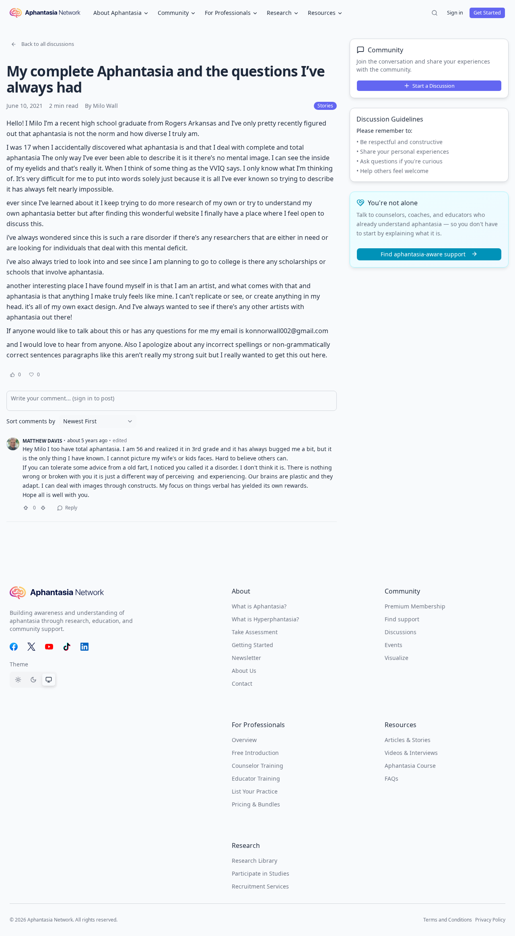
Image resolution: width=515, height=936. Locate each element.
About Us (244, 670)
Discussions (400, 632)
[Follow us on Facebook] (14, 647)
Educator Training (256, 778)
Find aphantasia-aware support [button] (423, 254)
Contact (242, 683)
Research (279, 12)
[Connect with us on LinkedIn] (84, 647)
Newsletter (246, 658)
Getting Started (252, 645)
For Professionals (228, 12)
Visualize (396, 658)
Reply (71, 507)
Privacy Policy (490, 919)
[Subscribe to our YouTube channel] (49, 647)
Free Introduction (255, 753)
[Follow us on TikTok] (67, 647)
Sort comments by (30, 421)
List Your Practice (255, 791)
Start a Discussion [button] (433, 85)
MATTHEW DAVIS (42, 440)
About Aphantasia (117, 12)
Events (393, 645)
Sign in (455, 12)
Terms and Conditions (447, 919)
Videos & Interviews (411, 753)
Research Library (254, 860)
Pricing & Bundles (256, 804)
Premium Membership (415, 606)
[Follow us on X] (31, 647)
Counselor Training (257, 765)
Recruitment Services (260, 886)
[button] (42, 44)
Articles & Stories (408, 740)
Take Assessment (255, 632)
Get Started (487, 12)
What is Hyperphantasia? (265, 619)
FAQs (391, 778)
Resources (322, 12)
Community (173, 12)
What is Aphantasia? (259, 606)
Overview (244, 740)
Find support (402, 619)
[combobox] (97, 421)
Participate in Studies (260, 873)
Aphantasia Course (410, 765)
